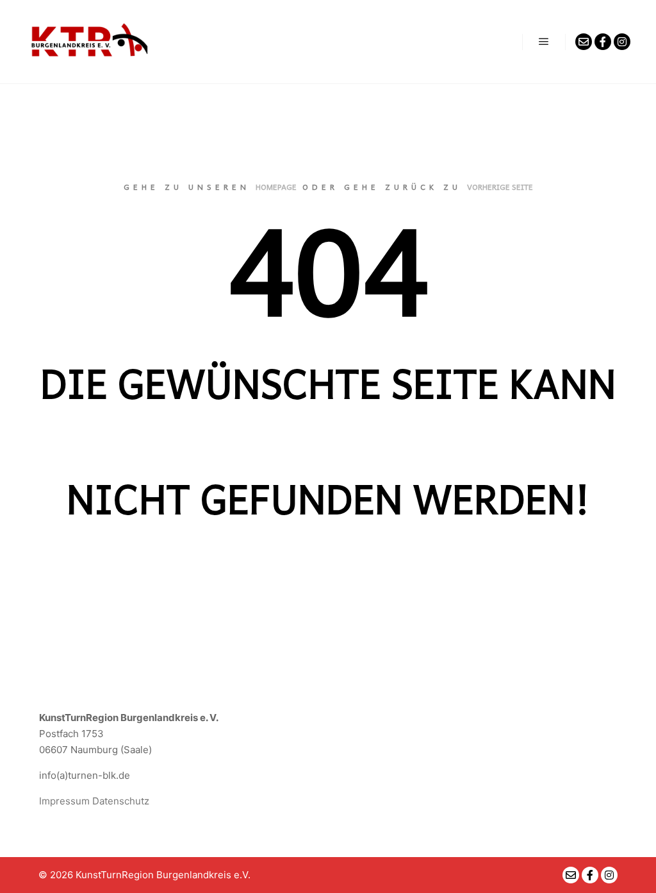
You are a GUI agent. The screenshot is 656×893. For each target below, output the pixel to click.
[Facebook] (602, 41)
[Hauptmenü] (543, 41)
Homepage (276, 186)
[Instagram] (622, 41)
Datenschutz (120, 801)
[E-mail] (583, 41)
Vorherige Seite (500, 186)
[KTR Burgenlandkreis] (90, 41)
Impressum (64, 801)
